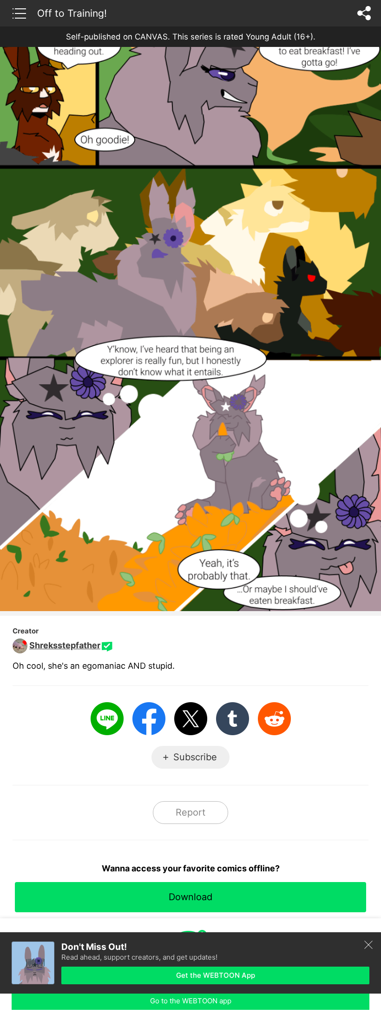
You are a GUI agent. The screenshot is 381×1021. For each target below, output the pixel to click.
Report (190, 812)
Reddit (274, 718)
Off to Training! (72, 13)
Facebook (148, 718)
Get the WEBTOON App (215, 975)
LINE (107, 718)
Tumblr (232, 718)
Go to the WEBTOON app (190, 1000)
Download (190, 896)
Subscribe (195, 757)
